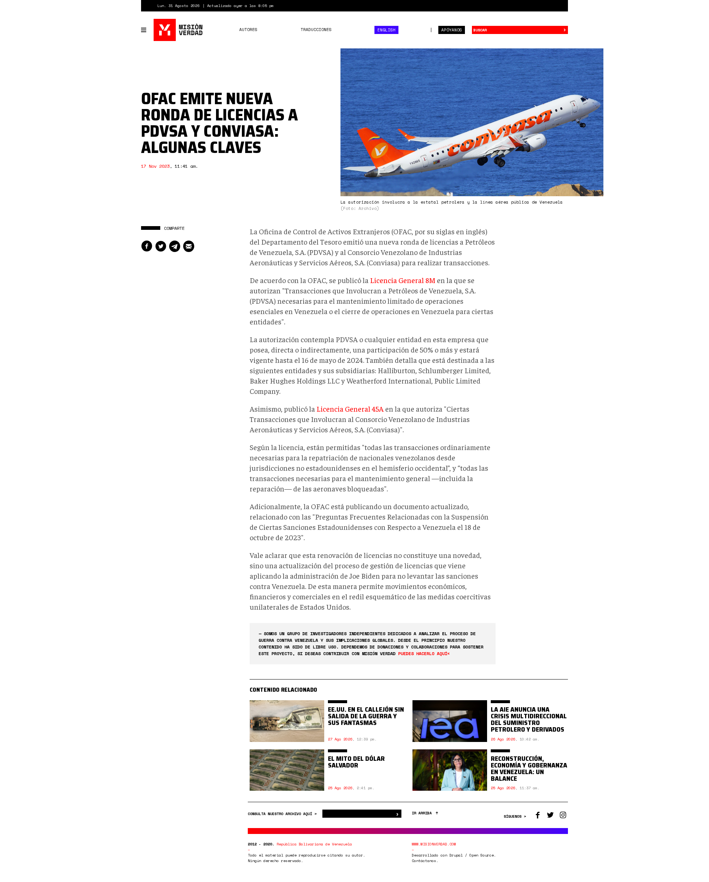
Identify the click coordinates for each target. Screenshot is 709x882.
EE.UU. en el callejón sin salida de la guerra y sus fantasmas (366, 716)
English (386, 30)
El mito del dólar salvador (356, 761)
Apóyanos (451, 30)
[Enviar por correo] (188, 246)
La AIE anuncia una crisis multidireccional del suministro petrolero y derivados (529, 719)
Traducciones (316, 30)
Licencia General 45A (350, 408)
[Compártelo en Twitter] (160, 246)
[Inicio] (178, 30)
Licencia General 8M (402, 280)
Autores (248, 30)
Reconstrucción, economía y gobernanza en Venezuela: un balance (529, 768)
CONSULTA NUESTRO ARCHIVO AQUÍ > (283, 814)
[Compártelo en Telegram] (174, 246)
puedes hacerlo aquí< (424, 653)
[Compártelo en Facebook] (146, 246)
